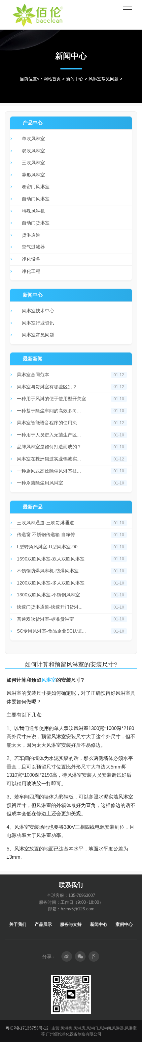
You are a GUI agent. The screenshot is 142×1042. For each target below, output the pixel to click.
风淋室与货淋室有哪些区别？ (47, 386)
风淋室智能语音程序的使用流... (49, 422)
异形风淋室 (33, 174)
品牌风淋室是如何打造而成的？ (49, 446)
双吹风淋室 (33, 150)
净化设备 (31, 259)
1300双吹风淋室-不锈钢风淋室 (48, 594)
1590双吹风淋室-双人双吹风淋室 (51, 558)
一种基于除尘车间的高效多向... (49, 410)
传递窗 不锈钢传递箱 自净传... (48, 534)
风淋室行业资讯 (38, 323)
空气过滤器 (33, 246)
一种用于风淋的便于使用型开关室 (51, 398)
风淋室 (48, 680)
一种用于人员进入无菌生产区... (49, 434)
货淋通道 (31, 235)
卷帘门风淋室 (36, 186)
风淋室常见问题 (104, 78)
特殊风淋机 (33, 211)
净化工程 (31, 271)
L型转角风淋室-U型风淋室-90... (49, 546)
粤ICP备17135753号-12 (27, 1028)
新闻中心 (74, 78)
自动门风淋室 (36, 198)
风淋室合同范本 (33, 374)
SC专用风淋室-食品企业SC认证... (51, 631)
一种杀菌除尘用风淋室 (40, 482)
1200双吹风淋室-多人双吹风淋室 (51, 583)
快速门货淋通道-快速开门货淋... (50, 607)
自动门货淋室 (36, 222)
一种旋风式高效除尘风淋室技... (49, 471)
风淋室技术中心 (38, 310)
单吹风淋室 (33, 138)
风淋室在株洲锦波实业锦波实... (49, 458)
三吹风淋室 (33, 162)
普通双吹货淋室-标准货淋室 (45, 619)
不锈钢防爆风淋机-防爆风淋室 (48, 570)
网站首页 (52, 78)
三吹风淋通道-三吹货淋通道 (45, 522)
